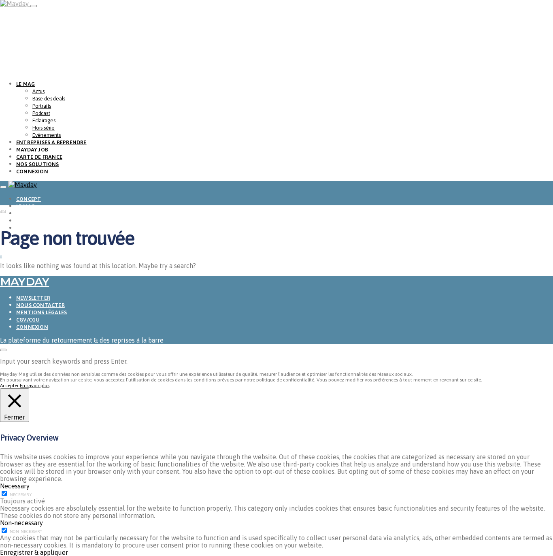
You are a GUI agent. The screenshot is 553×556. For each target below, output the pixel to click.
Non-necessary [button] (21, 522)
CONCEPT (28, 199)
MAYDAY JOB (32, 150)
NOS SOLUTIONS (37, 164)
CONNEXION (32, 171)
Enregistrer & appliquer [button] (34, 552)
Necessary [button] (15, 486)
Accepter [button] (9, 385)
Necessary (21, 494)
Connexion (32, 327)
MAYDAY (24, 281)
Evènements (46, 135)
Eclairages (43, 120)
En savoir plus (34, 385)
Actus (38, 91)
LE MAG (25, 84)
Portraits (41, 106)
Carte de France (39, 157)
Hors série (43, 128)
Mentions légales (41, 312)
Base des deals (48, 99)
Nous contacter (40, 305)
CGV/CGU (28, 320)
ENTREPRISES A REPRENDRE (51, 142)
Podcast (41, 113)
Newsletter (33, 298)
